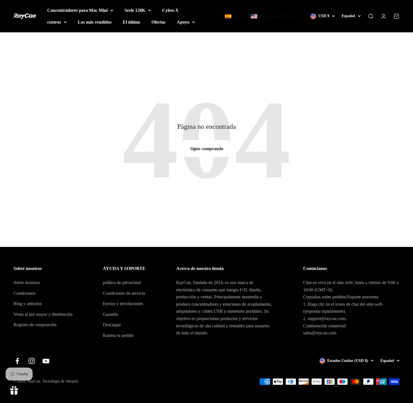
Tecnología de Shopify (60, 381)
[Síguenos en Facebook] (17, 361)
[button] (261, 16)
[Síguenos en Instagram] (31, 361)
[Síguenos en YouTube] (46, 361)
